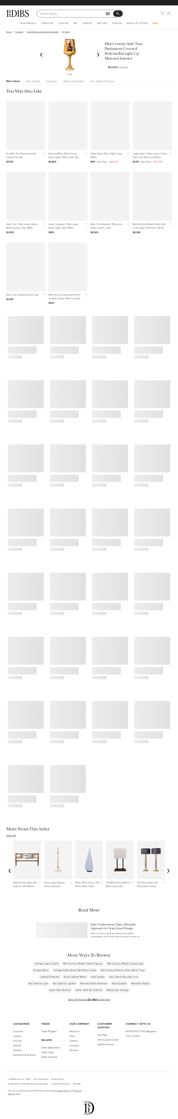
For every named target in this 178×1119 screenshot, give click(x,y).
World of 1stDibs (137, 23)
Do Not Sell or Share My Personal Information (28, 1083)
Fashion (117, 23)
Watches (102, 23)
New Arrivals (28, 23)
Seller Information (73, 81)
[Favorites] (162, 13)
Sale (155, 23)
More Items (13, 81)
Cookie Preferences (60, 1083)
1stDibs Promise (106, 1044)
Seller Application (50, 1047)
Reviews (74, 1050)
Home (9, 31)
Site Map (77, 1083)
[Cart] (168, 13)
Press (72, 1036)
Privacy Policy (57, 1079)
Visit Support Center (108, 1039)
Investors (74, 1045)
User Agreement (40, 1079)
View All (11, 835)
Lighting (63, 23)
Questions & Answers (24, 1054)
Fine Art (17, 1040)
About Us (74, 1031)
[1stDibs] (17, 13)
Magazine (141, 1031)
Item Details (33, 81)
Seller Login (47, 1052)
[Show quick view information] (43, 153)
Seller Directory (49, 1057)
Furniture (47, 23)
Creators (17, 1050)
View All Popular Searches (89, 999)
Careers (74, 1040)
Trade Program (49, 1031)
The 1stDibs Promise (102, 81)
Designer (51, 81)
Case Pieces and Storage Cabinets (42, 31)
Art (75, 23)
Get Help (102, 1035)
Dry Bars (66, 31)
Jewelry (87, 23)
